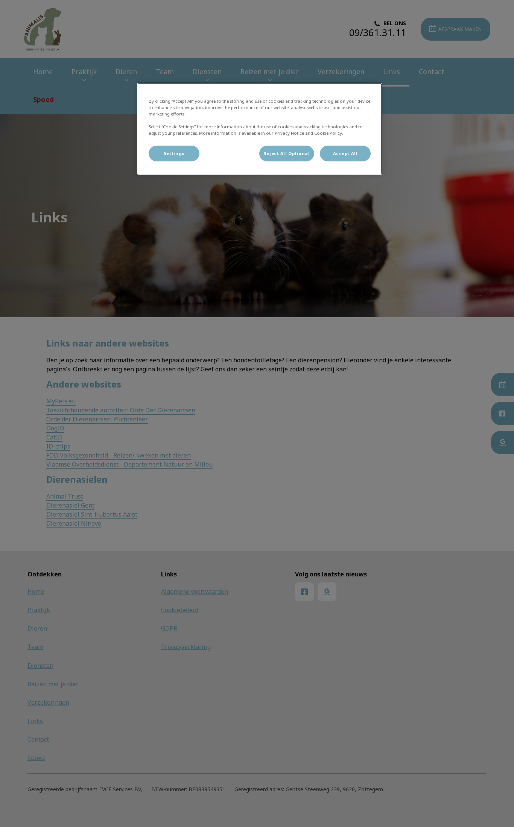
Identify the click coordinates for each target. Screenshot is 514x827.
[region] (259, 129)
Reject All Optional (286, 153)
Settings (174, 153)
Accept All (345, 153)
